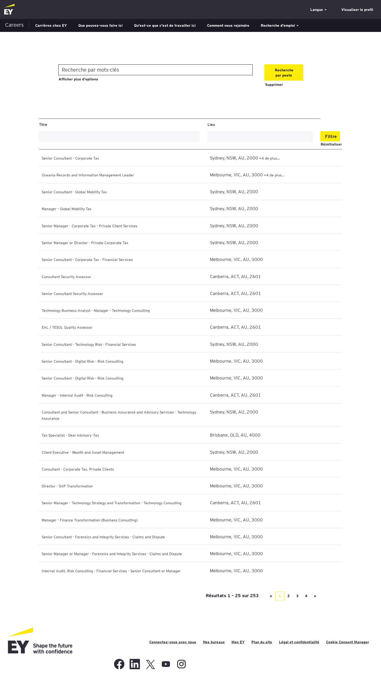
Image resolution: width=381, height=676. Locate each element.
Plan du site (261, 642)
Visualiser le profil (357, 9)
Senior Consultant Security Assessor (72, 293)
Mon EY (238, 642)
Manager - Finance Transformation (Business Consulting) (90, 520)
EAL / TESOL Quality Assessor (67, 327)
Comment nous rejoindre (228, 25)
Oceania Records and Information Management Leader (88, 175)
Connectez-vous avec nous (172, 642)
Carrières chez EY (51, 25)
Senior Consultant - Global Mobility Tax (74, 191)
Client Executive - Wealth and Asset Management (83, 452)
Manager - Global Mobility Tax (66, 208)
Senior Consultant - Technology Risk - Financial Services (89, 344)
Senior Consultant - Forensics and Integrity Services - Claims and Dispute (103, 536)
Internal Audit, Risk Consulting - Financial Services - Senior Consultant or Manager (111, 570)
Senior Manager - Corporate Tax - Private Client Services (89, 225)
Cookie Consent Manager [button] (347, 642)
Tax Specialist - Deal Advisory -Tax (70, 435)
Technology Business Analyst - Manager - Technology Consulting (96, 310)
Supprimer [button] (274, 84)
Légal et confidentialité (299, 642)
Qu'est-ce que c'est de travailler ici (165, 25)
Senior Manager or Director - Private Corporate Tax (85, 242)
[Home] (9, 9)
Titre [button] (43, 124)
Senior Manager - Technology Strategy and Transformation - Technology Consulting (111, 502)
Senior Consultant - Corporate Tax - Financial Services (87, 259)
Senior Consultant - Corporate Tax (70, 158)
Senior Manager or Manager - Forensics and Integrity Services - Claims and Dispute (112, 553)
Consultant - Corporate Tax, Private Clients (78, 469)
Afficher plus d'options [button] (78, 79)
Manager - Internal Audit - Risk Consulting (77, 395)
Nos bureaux (214, 642)
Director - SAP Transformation (67, 486)
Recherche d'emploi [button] (278, 25)
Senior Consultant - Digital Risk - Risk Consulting (82, 361)
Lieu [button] (211, 124)
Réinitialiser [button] (331, 144)
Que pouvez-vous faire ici (100, 25)
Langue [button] (317, 9)
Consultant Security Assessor (66, 276)
